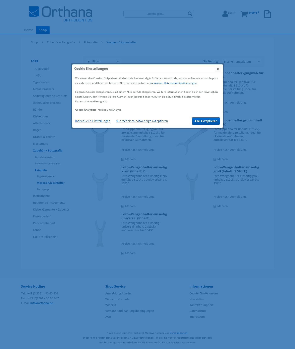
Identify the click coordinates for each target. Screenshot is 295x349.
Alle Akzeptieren (205, 121)
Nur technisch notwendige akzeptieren (142, 121)
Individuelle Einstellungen (92, 121)
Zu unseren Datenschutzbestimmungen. (173, 83)
